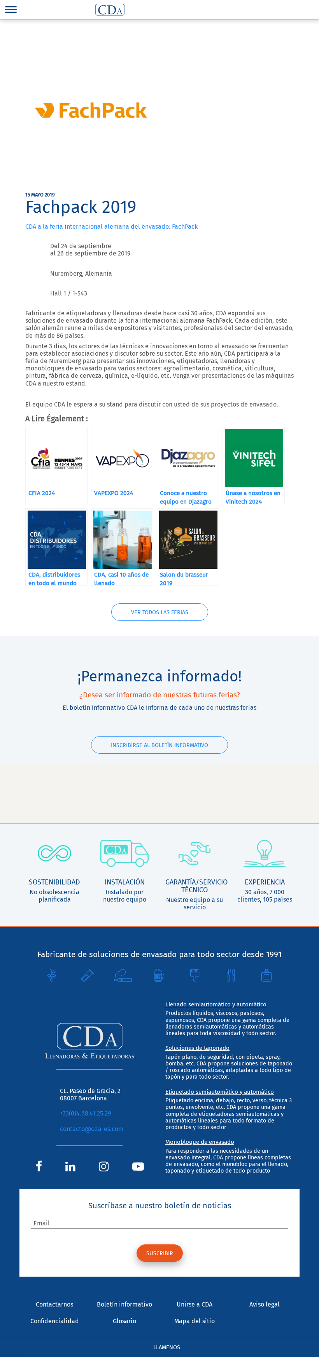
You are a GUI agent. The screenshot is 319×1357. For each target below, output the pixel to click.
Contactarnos (54, 1304)
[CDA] (109, 9)
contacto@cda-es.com (92, 1129)
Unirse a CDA (194, 1304)
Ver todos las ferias (159, 612)
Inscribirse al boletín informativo (159, 745)
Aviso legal (264, 1304)
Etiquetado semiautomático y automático (219, 1091)
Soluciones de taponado (197, 1047)
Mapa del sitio (194, 1321)
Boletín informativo (124, 1304)
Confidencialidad (54, 1321)
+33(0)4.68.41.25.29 (85, 1113)
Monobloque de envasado (199, 1141)
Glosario (124, 1321)
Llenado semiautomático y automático (215, 1004)
